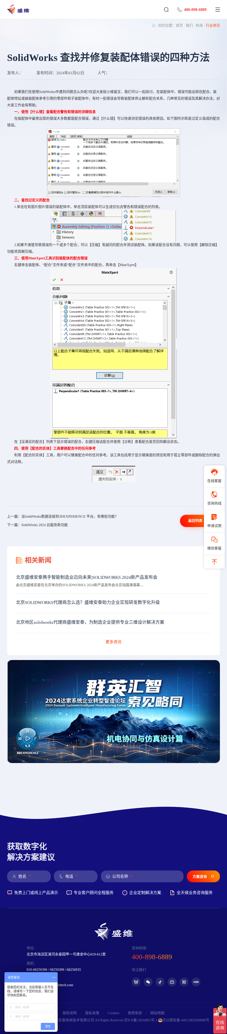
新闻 (199, 25)
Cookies (113, 1013)
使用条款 (135, 1013)
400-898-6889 (195, 9)
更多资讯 (113, 642)
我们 (189, 25)
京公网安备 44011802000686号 (185, 1020)
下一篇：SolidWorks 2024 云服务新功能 (37, 525)
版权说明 (70, 1013)
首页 (179, 25)
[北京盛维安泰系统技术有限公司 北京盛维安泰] (20, 9)
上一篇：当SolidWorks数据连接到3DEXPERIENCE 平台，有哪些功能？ (62, 516)
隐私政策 (92, 1013)
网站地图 (157, 1013)
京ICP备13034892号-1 (140, 1020)
